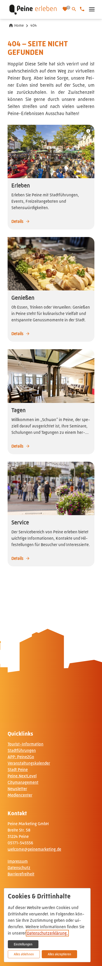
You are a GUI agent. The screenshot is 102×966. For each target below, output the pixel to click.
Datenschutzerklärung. (47, 933)
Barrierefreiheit (21, 874)
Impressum (18, 861)
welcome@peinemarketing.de (34, 849)
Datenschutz (19, 867)
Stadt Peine (18, 769)
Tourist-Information (25, 744)
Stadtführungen (22, 750)
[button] (91, 9)
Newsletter (17, 788)
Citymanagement (23, 782)
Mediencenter (20, 795)
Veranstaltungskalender (29, 763)
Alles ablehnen (24, 954)
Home (19, 25)
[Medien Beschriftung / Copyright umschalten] (88, 131)
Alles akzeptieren (59, 954)
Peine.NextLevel (22, 776)
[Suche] (74, 9)
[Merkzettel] (65, 9)
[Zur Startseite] (33, 9)
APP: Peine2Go (21, 757)
